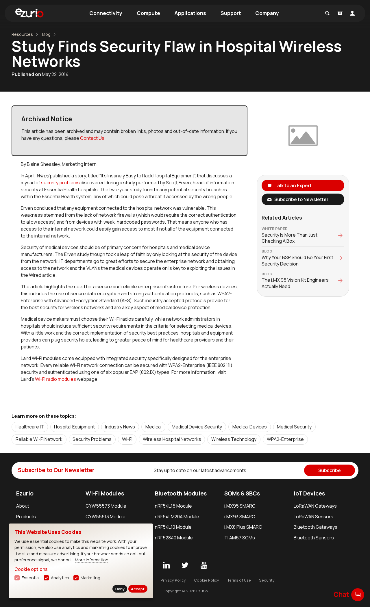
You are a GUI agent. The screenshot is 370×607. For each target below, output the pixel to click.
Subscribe (329, 470)
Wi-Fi (127, 439)
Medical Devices (249, 427)
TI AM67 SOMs (239, 537)
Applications (190, 13)
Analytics (60, 577)
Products (26, 516)
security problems (60, 182)
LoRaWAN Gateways (315, 506)
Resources (22, 34)
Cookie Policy (206, 580)
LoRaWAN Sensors (313, 516)
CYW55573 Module (106, 506)
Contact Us (92, 138)
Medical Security (294, 427)
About (22, 506)
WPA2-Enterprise (285, 439)
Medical (153, 427)
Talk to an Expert (293, 185)
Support (231, 13)
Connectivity (105, 13)
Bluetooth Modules (181, 493)
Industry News (120, 427)
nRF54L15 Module (173, 506)
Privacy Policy (173, 580)
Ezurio (25, 493)
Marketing (90, 577)
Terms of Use (239, 580)
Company (267, 13)
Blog (46, 34)
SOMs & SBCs (242, 493)
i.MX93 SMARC (239, 516)
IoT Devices (309, 493)
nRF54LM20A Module (177, 516)
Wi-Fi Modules (105, 493)
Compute (148, 13)
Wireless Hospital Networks (172, 439)
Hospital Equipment (74, 427)
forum (358, 594)
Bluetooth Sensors (314, 537)
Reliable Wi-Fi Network (39, 439)
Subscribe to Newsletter (301, 199)
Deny (120, 588)
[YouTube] (204, 565)
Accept (138, 588)
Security (267, 580)
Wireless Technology (233, 439)
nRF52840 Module (174, 537)
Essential (31, 577)
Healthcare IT (30, 427)
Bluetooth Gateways (315, 527)
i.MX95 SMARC (240, 506)
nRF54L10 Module (173, 527)
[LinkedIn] (166, 565)
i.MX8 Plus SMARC (243, 527)
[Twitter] (185, 565)
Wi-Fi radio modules (55, 379)
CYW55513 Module (105, 516)
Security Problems (92, 439)
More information (91, 560)
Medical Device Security (197, 427)
